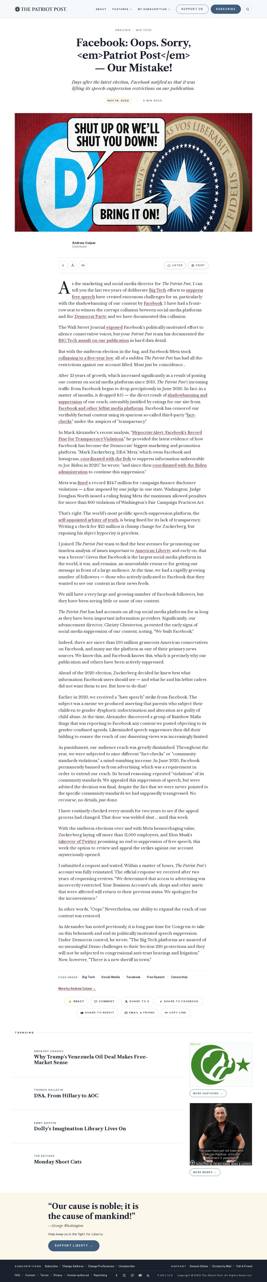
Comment (107, 1001)
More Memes (205, 1172)
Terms (44, 1275)
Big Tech (157, 290)
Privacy (58, 1275)
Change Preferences (101, 1266)
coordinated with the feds (106, 459)
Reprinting (100, 1275)
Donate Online (199, 1266)
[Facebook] (116, 1275)
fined (83, 483)
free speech (156, 977)
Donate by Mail (221, 1266)
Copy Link (177, 1012)
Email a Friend (142, 1012)
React (76, 1001)
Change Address (73, 1266)
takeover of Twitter (77, 841)
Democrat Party (90, 316)
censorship (179, 977)
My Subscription (152, 9)
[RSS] (148, 1275)
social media (110, 977)
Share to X (139, 1001)
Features (120, 9)
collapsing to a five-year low (85, 358)
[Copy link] (83, 265)
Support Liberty (74, 1245)
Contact (30, 1275)
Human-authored (78, 1275)
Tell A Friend (244, 1266)
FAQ (17, 1275)
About (101, 9)
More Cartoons (208, 1093)
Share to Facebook (181, 1001)
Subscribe (226, 9)
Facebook (153, 303)
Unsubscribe (127, 1266)
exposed (114, 327)
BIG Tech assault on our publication (93, 340)
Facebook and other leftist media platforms (100, 408)
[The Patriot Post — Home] (41, 9)
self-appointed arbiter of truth (88, 520)
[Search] (247, 9)
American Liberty (152, 550)
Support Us (192, 9)
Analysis (123, 30)
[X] (124, 1275)
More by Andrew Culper (77, 988)
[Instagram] (132, 1275)
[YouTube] (140, 1275)
